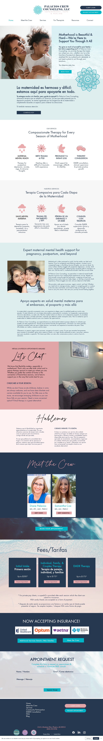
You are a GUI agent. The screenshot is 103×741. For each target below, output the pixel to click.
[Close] (101, 738)
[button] (75, 20)
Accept (96, 738)
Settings (89, 738)
